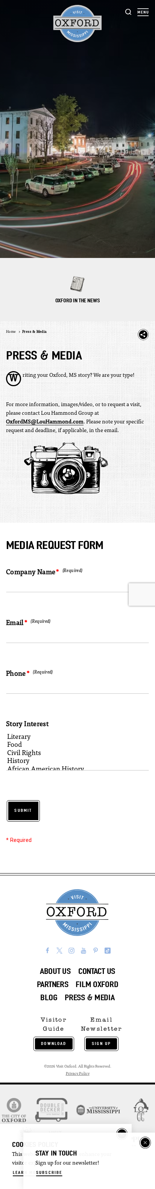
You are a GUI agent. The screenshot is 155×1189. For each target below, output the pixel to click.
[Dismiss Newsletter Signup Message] (145, 1143)
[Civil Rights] (73, 754)
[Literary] (73, 738)
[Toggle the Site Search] (128, 11)
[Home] (77, 23)
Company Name (30, 572)
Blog (48, 997)
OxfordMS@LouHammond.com (45, 422)
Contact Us (96, 971)
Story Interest (27, 724)
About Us (55, 971)
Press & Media (89, 997)
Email (15, 623)
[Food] (73, 746)
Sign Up (101, 1043)
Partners (52, 984)
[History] (73, 762)
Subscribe (49, 1172)
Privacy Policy (78, 1074)
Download (53, 1043)
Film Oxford (97, 984)
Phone (16, 674)
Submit (23, 810)
